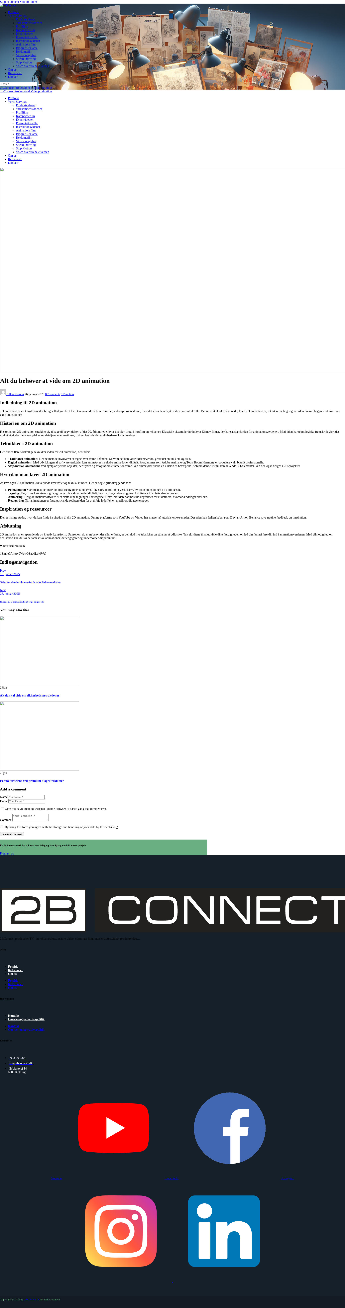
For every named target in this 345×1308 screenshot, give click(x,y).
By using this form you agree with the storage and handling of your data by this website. (61, 827)
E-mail (4, 801)
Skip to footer (28, 1)
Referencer (15, 970)
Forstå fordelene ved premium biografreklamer (32, 780)
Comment (6, 820)
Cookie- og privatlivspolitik (26, 1019)
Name (4, 797)
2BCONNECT (31, 1299)
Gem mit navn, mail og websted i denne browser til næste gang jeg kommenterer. (56, 808)
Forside (13, 966)
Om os (12, 973)
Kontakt (13, 1015)
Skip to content (9, 1)
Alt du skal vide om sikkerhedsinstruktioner (29, 695)
